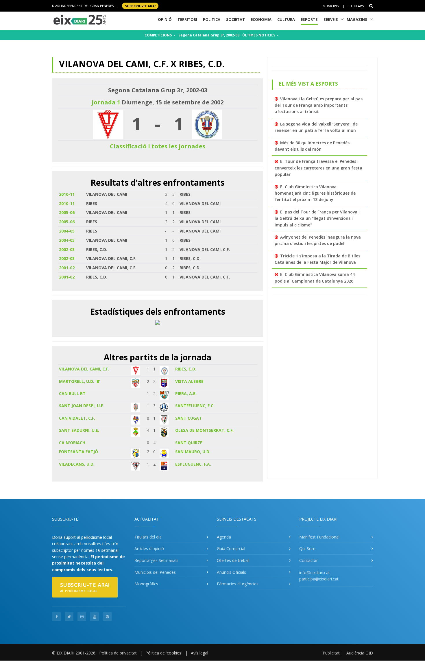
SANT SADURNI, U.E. (79, 430)
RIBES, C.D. (185, 369)
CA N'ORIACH (72, 442)
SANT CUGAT (188, 418)
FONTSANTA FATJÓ (78, 451)
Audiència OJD (359, 653)
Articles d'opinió (149, 548)
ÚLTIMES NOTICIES (259, 35)
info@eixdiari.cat (314, 572)
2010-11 (67, 194)
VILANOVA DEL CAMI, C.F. (84, 369)
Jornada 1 (106, 102)
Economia (261, 19)
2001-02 (67, 267)
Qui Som (307, 548)
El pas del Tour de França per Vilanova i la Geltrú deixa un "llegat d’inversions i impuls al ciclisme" (317, 218)
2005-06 (67, 212)
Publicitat (331, 653)
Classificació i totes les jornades (157, 146)
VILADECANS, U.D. (77, 464)
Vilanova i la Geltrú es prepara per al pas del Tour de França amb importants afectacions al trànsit (319, 105)
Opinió (165, 19)
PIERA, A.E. (186, 393)
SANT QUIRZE (188, 442)
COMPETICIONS (159, 35)
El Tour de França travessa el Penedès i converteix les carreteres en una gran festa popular (318, 167)
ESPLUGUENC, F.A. (193, 464)
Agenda (224, 537)
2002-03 (67, 249)
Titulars (356, 6)
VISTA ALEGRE (189, 381)
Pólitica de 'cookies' (163, 653)
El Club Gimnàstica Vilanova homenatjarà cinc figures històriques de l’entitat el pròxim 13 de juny (315, 193)
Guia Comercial (231, 548)
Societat (235, 19)
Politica (211, 19)
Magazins (357, 19)
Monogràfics (146, 584)
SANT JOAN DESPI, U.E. (81, 405)
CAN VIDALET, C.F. (77, 418)
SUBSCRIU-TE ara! (140, 5)
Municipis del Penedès (155, 572)
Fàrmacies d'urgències (237, 584)
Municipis (331, 6)
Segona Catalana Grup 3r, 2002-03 (208, 35)
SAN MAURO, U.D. (192, 451)
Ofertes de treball (233, 560)
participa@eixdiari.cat (319, 579)
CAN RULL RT (72, 393)
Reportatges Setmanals (156, 560)
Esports (309, 19)
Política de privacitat (118, 653)
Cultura (286, 19)
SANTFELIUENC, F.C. (195, 405)
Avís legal (199, 653)
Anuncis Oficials (231, 572)
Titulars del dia (148, 537)
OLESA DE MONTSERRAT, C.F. (204, 430)
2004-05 (67, 231)
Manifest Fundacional (319, 537)
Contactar (308, 560)
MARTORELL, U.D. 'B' (79, 381)
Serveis (331, 19)
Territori (187, 19)
